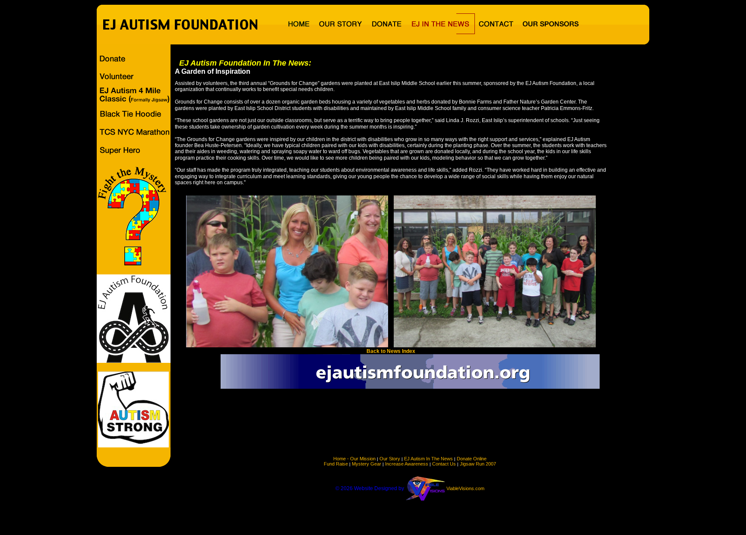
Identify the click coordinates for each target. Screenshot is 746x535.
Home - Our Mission (354, 458)
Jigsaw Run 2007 (478, 463)
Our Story (389, 458)
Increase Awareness (406, 463)
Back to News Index (391, 351)
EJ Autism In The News (428, 458)
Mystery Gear (366, 463)
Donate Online (472, 458)
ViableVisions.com (465, 488)
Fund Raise (336, 463)
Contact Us (444, 463)
